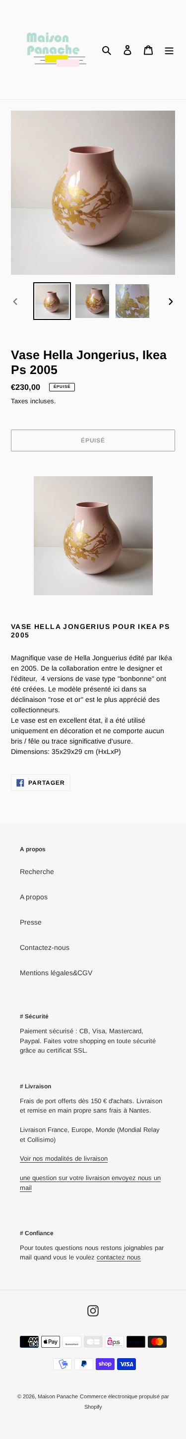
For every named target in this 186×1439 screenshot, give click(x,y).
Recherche (37, 872)
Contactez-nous (44, 947)
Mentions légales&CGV (56, 973)
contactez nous (119, 1257)
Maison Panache (58, 1396)
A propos (34, 897)
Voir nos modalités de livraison (64, 1158)
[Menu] (169, 49)
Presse (31, 922)
